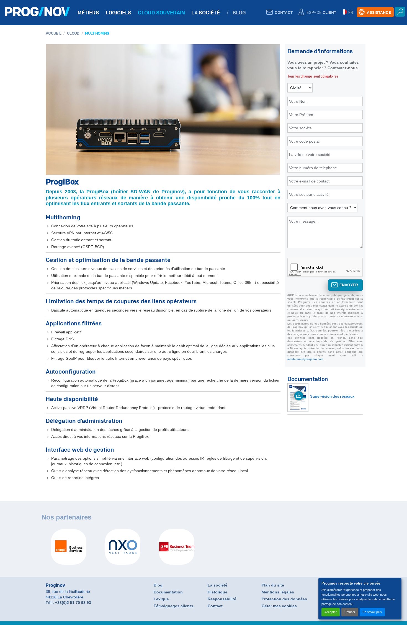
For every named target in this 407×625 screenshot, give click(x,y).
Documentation (168, 592)
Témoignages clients (173, 606)
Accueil (53, 32)
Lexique (161, 599)
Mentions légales (278, 592)
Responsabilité (222, 599)
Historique (217, 592)
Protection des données (284, 599)
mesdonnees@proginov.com (305, 359)
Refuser (349, 612)
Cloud (73, 32)
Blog (158, 585)
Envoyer (348, 285)
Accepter (330, 612)
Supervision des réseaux (332, 395)
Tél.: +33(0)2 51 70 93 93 (68, 602)
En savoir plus (372, 612)
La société (217, 585)
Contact (215, 606)
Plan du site (273, 585)
